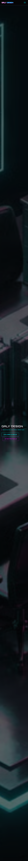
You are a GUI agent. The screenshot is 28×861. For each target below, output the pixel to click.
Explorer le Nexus (10, 434)
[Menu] (24, 2)
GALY (7, 2)
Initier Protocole (11, 438)
